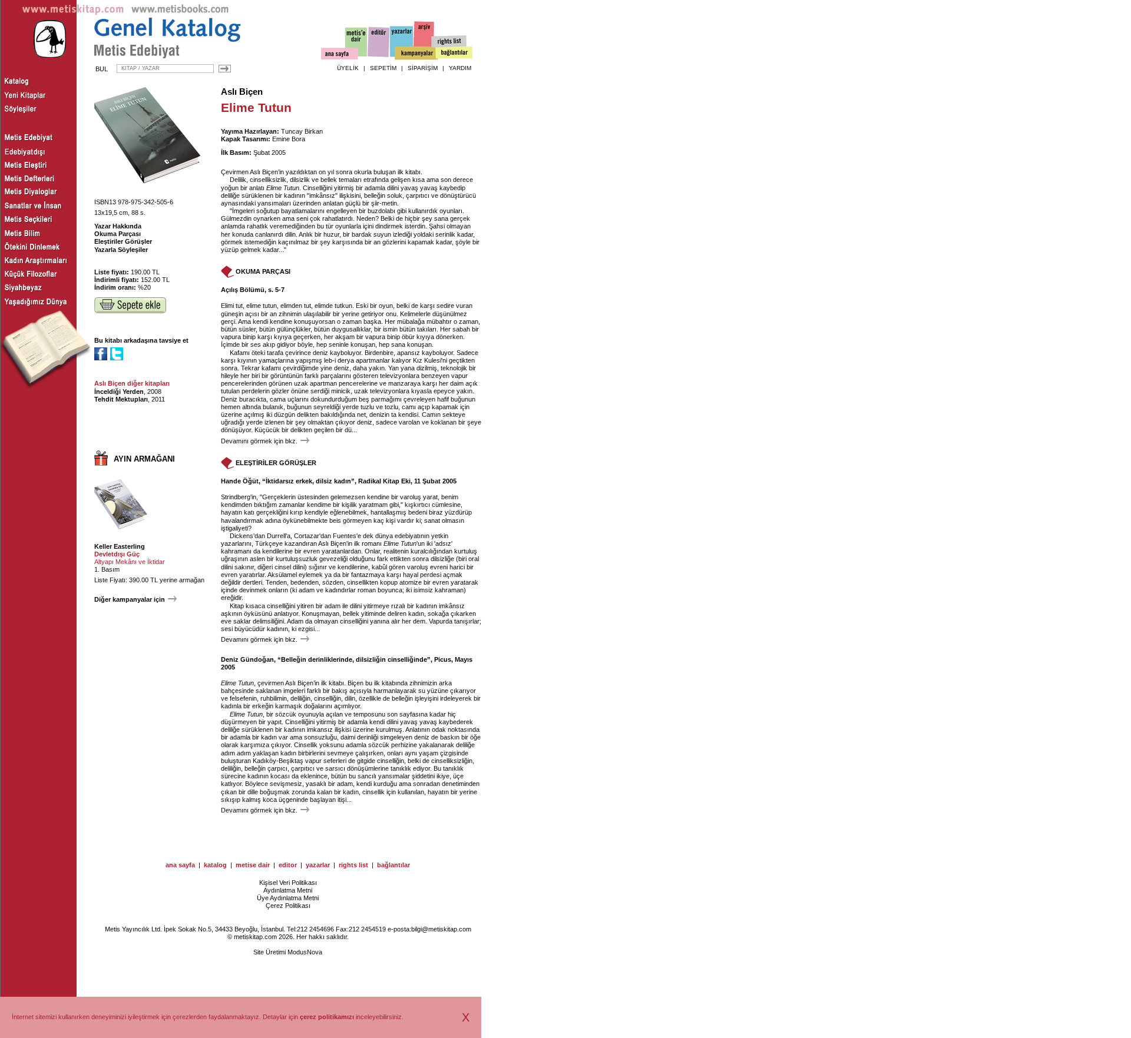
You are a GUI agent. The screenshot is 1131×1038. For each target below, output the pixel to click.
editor (288, 864)
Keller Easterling (119, 546)
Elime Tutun (282, 187)
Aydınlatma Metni (287, 890)
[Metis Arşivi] (424, 39)
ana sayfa (180, 864)
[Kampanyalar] (416, 53)
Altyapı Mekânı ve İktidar (129, 561)
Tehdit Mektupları (121, 399)
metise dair (253, 864)
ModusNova (304, 952)
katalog (215, 864)
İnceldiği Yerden (119, 391)
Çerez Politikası (288, 905)
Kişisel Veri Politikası (288, 882)
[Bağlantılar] (454, 53)
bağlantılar (393, 864)
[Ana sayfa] (340, 55)
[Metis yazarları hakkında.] (402, 42)
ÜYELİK (348, 68)
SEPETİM (383, 68)
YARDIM (460, 68)
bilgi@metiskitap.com (441, 929)
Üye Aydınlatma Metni (288, 897)
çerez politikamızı (327, 1016)
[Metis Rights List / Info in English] (449, 42)
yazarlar (318, 864)
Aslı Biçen (242, 92)
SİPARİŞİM (423, 68)
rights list (353, 864)
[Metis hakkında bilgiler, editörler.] (356, 43)
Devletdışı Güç (117, 554)
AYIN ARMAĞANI (144, 459)
